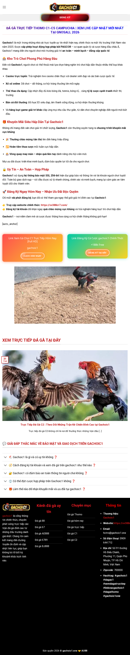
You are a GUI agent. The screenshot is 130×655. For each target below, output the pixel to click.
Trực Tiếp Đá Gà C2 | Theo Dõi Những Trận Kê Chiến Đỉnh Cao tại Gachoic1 (65, 424)
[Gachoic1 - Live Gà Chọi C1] (65, 7)
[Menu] (4, 7)
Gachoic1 (108, 517)
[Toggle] (5, 457)
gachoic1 (7, 515)
